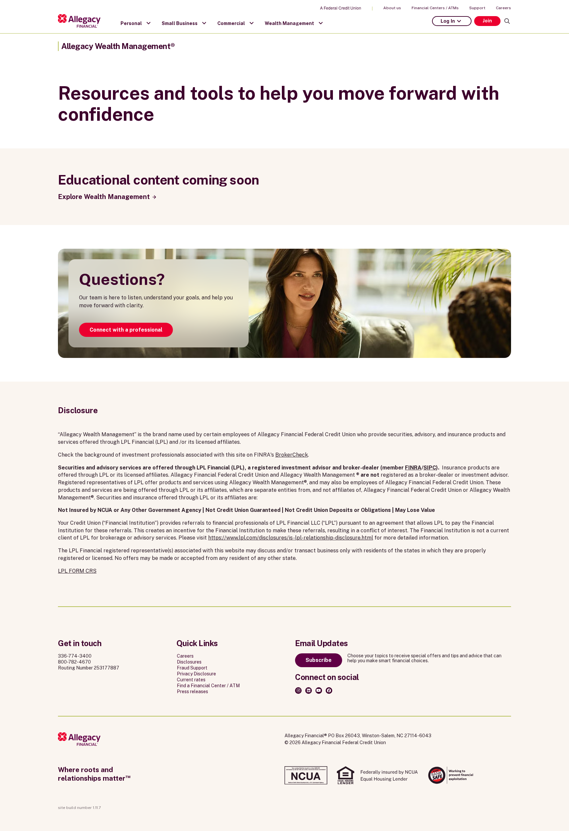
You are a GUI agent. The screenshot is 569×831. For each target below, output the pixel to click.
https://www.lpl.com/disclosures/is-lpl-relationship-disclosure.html (290, 538)
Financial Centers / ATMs (435, 8)
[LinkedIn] (308, 690)
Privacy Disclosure (196, 673)
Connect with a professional (126, 330)
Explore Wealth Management (104, 197)
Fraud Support (192, 667)
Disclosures (189, 662)
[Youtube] (318, 690)
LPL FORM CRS (77, 571)
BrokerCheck (291, 455)
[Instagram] (298, 690)
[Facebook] (329, 690)
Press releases (192, 691)
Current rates (191, 679)
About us (392, 8)
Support (477, 8)
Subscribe (319, 660)
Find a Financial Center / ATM (208, 685)
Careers (503, 8)
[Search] (507, 21)
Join (487, 20)
